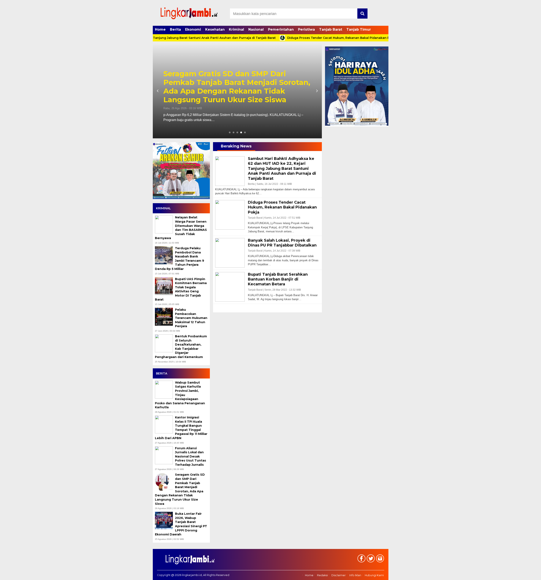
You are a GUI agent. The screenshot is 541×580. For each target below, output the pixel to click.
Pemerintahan (281, 29)
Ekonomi (193, 29)
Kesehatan (215, 29)
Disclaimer (338, 575)
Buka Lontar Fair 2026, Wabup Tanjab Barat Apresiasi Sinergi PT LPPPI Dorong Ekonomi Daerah (246, 91)
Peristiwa (306, 29)
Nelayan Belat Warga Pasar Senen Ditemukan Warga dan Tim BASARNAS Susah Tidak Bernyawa (181, 227)
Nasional (256, 29)
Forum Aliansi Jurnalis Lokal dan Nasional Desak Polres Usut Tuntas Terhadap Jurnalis (190, 456)
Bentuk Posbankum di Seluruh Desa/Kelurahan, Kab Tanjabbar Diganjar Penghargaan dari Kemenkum (181, 346)
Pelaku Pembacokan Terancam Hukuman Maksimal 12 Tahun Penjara (191, 318)
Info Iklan (355, 575)
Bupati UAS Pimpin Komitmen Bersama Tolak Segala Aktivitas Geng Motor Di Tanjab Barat (181, 289)
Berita (175, 29)
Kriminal (236, 29)
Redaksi (322, 575)
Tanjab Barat (330, 29)
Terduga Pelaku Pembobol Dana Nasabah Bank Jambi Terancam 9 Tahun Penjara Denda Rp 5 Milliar (179, 258)
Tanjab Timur (358, 29)
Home (160, 29)
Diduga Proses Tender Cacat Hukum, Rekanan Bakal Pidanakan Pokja (322, 37)
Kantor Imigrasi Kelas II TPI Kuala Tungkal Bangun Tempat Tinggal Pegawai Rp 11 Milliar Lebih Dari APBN (181, 427)
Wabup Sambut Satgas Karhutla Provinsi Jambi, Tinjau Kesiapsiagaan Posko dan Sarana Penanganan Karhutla (180, 395)
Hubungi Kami (374, 575)
